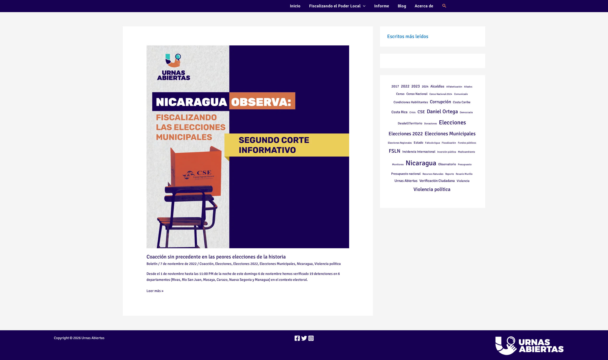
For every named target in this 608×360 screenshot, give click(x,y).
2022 (405, 86)
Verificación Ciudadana (437, 181)
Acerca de (424, 6)
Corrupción (440, 101)
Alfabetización (454, 86)
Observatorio (447, 164)
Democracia (466, 112)
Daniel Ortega (442, 111)
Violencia (463, 181)
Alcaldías (437, 86)
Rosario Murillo (464, 173)
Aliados (468, 86)
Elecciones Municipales (277, 264)
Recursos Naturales (433, 173)
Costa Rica (399, 112)
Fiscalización (449, 142)
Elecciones (223, 264)
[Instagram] (311, 338)
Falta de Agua (432, 142)
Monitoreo (398, 164)
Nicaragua (305, 264)
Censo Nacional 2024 (440, 94)
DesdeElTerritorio (410, 123)
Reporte (449, 173)
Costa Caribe (461, 102)
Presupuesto (465, 164)
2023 (415, 86)
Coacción (207, 264)
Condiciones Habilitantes (411, 102)
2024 (425, 86)
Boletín (152, 264)
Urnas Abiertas (406, 181)
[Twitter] (304, 338)
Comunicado (461, 94)
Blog (402, 6)
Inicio (295, 6)
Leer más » (155, 290)
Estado (418, 143)
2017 (395, 86)
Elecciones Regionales (400, 142)
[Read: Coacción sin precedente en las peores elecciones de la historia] (248, 146)
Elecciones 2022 (245, 264)
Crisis (412, 112)
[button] (363, 6)
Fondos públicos (467, 142)
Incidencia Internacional (418, 152)
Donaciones (430, 123)
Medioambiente (466, 151)
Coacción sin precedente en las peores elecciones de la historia (216, 256)
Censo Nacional (417, 94)
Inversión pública (446, 151)
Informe (381, 6)
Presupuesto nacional (406, 174)
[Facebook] (297, 338)
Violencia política (327, 264)
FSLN (394, 151)
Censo (400, 94)
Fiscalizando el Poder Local (335, 6)
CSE (421, 111)
